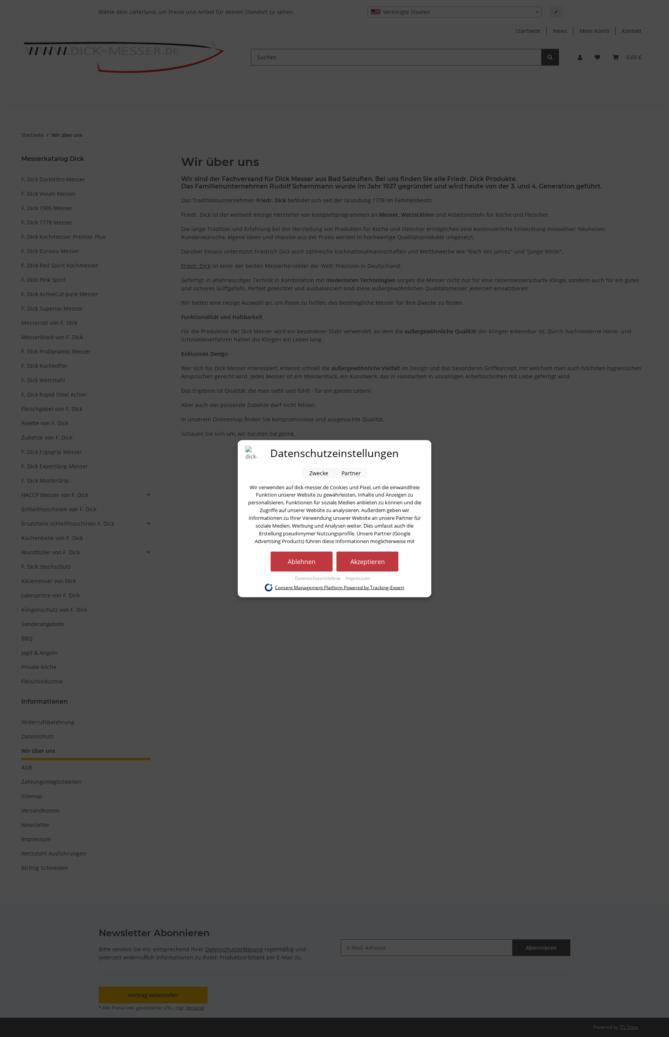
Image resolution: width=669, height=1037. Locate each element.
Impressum (358, 578)
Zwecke (318, 472)
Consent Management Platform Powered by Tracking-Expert (339, 587)
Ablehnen (302, 561)
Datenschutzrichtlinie (318, 578)
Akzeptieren (367, 561)
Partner (351, 472)
